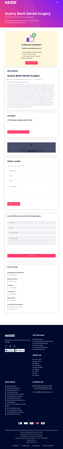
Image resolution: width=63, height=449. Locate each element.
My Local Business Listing (13, 408)
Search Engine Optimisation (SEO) (43, 341)
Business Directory (12, 386)
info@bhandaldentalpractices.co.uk (16, 22)
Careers (36, 371)
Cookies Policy (25, 445)
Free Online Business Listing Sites (15, 394)
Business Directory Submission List (16, 400)
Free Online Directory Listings (14, 396)
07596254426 (13, 300)
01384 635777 (35, 20)
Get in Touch (37, 359)
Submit (31, 255)
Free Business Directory (13, 390)
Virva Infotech (11, 291)
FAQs (35, 373)
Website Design (38, 345)
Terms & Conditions (48, 445)
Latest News (37, 365)
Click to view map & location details (18, 131)
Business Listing (38, 339)
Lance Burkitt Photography (15, 304)
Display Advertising (39, 349)
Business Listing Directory (13, 388)
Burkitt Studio (11, 298)
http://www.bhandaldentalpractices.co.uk (18, 20)
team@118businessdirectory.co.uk (43, 392)
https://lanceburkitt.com (16, 307)
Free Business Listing (12, 392)
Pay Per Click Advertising (40, 343)
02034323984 (13, 294)
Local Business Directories (14, 398)
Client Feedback (38, 367)
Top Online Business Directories (15, 412)
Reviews (36, 363)
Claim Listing (31, 63)
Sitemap (36, 375)
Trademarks (15, 445)
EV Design (10, 285)
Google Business (11, 402)
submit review (14, 204)
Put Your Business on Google (14, 410)
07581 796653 (12, 288)
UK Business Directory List (13, 414)
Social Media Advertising (40, 347)
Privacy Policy (36, 445)
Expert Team (37, 361)
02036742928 (13, 281)
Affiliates (36, 369)
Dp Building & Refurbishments (15, 272)
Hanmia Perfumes (12, 279)
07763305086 (13, 275)
